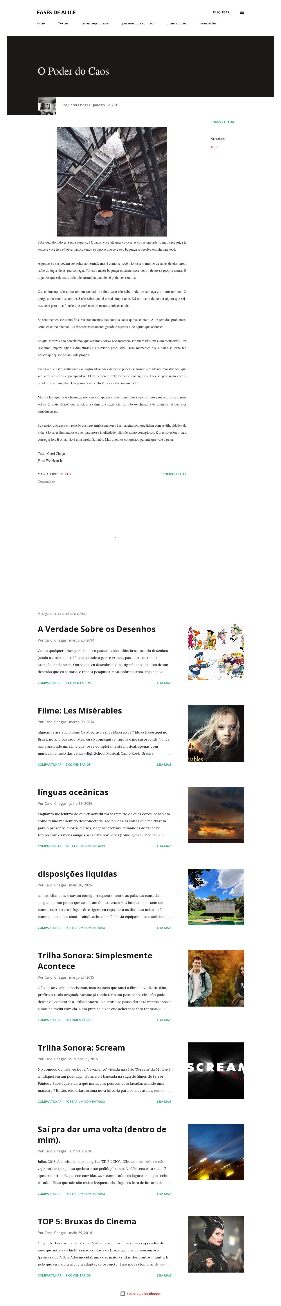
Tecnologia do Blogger (143, 1293)
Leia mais (164, 683)
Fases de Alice (56, 12)
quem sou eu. (176, 23)
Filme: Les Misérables (80, 710)
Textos (63, 23)
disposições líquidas (77, 873)
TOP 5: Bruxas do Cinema (87, 1221)
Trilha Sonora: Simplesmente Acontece (95, 960)
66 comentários (78, 1020)
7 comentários (78, 683)
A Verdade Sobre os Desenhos (96, 629)
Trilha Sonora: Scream (81, 1047)
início (41, 23)
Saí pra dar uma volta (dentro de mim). (102, 1134)
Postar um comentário (85, 846)
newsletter (208, 23)
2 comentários (78, 764)
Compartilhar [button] (222, 122)
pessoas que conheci (138, 23)
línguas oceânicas (73, 792)
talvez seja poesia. (95, 23)
